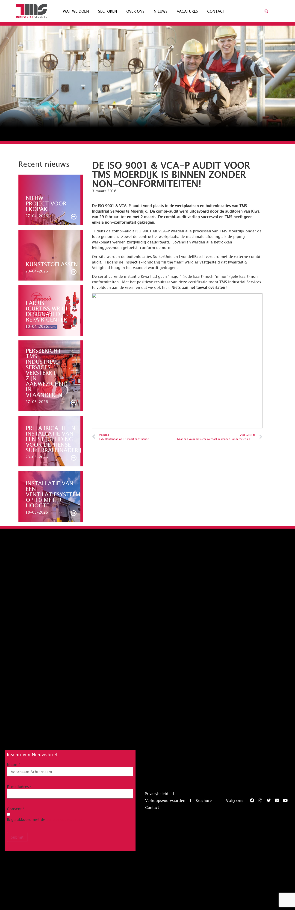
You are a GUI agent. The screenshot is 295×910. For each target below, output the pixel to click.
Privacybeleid (156, 793)
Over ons (135, 11)
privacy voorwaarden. (65, 819)
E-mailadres (19, 786)
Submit (17, 837)
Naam (13, 764)
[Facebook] (252, 800)
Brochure (204, 800)
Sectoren (107, 11)
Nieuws (161, 11)
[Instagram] (260, 800)
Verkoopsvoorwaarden (165, 800)
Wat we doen (76, 11)
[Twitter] (269, 800)
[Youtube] (285, 800)
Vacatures (187, 11)
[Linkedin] (277, 800)
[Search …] (266, 11)
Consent (16, 809)
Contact (216, 11)
